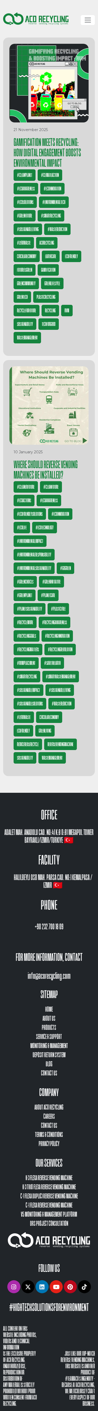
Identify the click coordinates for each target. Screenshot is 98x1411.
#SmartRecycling (51, 216)
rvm (67, 310)
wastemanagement (27, 338)
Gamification (48, 270)
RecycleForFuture (26, 310)
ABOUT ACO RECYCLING (49, 1107)
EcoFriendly (71, 256)
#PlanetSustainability (29, 609)
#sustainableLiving (28, 229)
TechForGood (48, 324)
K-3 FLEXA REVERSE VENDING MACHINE (49, 1178)
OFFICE (49, 815)
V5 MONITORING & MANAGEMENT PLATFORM (49, 1214)
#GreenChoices (25, 582)
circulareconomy (26, 256)
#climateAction (50, 175)
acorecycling (46, 243)
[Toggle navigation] (88, 20)
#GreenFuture (24, 216)
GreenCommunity (26, 283)
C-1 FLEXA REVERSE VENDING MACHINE (49, 1205)
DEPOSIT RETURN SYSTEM (49, 1055)
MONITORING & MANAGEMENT (49, 1046)
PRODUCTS (49, 1027)
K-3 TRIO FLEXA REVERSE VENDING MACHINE (49, 1187)
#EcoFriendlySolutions (30, 514)
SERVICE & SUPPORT (49, 1037)
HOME (49, 1009)
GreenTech (22, 297)
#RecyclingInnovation (57, 636)
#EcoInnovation (52, 188)
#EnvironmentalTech (53, 202)
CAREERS (49, 1116)
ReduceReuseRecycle (28, 744)
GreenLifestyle (52, 283)
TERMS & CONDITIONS (49, 1134)
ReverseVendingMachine (60, 744)
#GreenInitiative (51, 582)
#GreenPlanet (24, 595)
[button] (13, 1286)
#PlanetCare (48, 595)
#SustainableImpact (28, 690)
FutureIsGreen (24, 270)
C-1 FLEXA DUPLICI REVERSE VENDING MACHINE (49, 1196)
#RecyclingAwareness (54, 622)
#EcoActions (24, 500)
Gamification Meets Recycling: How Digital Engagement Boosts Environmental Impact (47, 153)
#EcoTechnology (45, 527)
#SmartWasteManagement (61, 676)
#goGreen (65, 568)
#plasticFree (58, 609)
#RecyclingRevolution (60, 649)
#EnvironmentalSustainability (34, 568)
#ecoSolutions (25, 202)
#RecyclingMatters (28, 649)
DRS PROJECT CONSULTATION (49, 1223)
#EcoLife (22, 527)
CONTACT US (49, 1073)
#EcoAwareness (26, 188)
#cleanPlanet (24, 175)
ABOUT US (49, 1018)
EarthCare (50, 256)
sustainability (25, 324)
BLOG (49, 1064)
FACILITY (49, 860)
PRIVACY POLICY (49, 1144)
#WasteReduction (57, 229)
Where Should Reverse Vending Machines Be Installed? (46, 470)
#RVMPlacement (26, 663)
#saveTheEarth (52, 663)
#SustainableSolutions (30, 704)
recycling (50, 310)
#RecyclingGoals (26, 636)
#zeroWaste (24, 243)
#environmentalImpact (30, 541)
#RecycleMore (25, 622)
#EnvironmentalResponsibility (34, 555)
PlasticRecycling (46, 297)
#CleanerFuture (25, 487)
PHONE (49, 905)
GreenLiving (45, 731)
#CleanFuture (51, 487)
